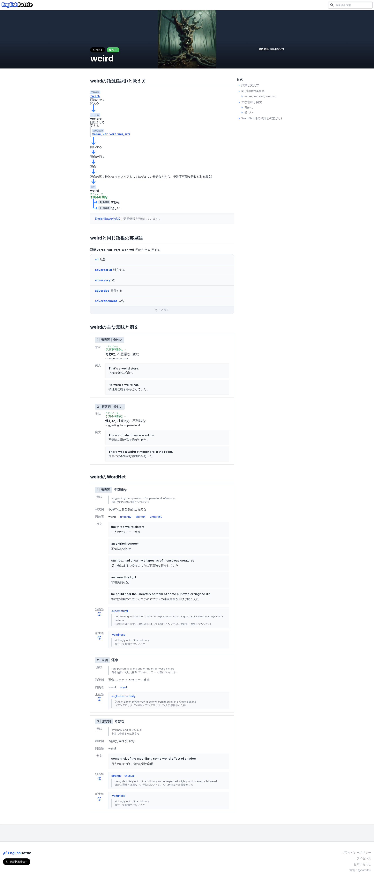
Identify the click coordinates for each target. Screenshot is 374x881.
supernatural (119, 611)
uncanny (125, 517)
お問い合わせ (362, 864)
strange (116, 775)
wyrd (123, 687)
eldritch (141, 517)
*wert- (95, 96)
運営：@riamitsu (360, 870)
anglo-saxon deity (123, 696)
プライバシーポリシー (356, 852)
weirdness (118, 634)
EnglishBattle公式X (108, 218)
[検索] (332, 5)
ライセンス (363, 858)
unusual (129, 775)
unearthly (156, 517)
